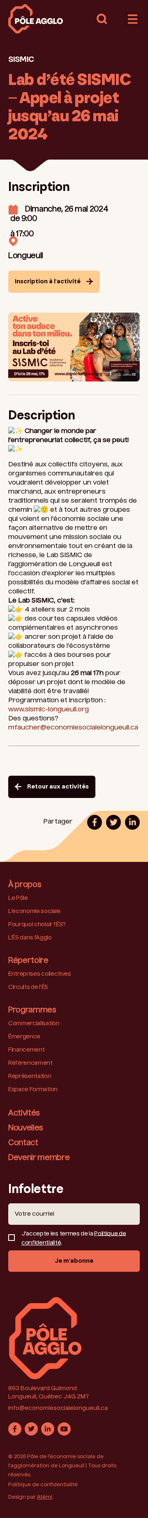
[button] (102, 19)
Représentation (29, 1076)
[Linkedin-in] (47, 1429)
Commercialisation (34, 1023)
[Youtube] (64, 1429)
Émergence (24, 1037)
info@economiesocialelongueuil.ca (58, 1408)
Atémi (44, 1497)
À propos (24, 885)
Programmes (32, 1010)
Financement (26, 1050)
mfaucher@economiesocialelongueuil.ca (73, 728)
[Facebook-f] (14, 1429)
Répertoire (28, 961)
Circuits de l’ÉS (28, 987)
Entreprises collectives (39, 974)
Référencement (30, 1063)
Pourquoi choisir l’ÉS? (37, 924)
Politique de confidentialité (43, 1485)
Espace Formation (33, 1089)
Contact (23, 1143)
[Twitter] (31, 1429)
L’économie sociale (34, 911)
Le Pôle (18, 898)
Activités (24, 1113)
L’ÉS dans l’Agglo (30, 938)
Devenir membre (39, 1158)
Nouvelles (25, 1128)
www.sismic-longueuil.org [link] (48, 709)
